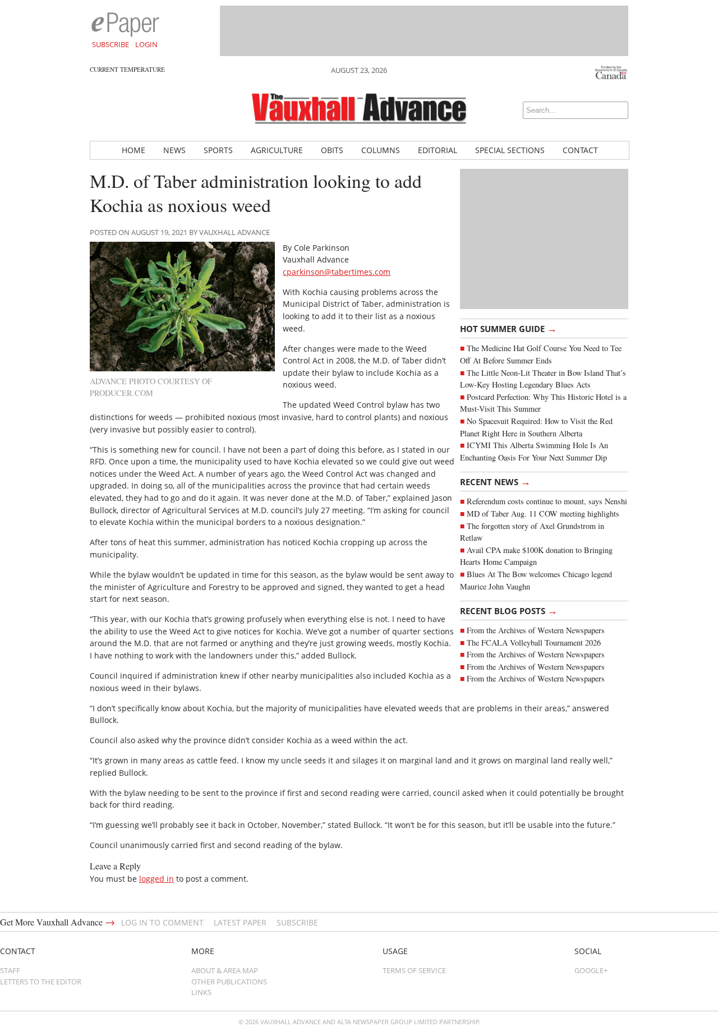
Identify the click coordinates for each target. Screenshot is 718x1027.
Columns (380, 150)
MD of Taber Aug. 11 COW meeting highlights (544, 513)
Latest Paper (240, 922)
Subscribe (110, 44)
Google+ (590, 970)
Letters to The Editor (40, 982)
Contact (580, 150)
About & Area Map (224, 970)
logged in (156, 878)
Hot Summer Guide (508, 328)
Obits (332, 150)
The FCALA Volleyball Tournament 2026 (534, 642)
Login (146, 44)
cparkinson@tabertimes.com (336, 271)
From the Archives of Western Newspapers (536, 630)
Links (201, 992)
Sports (218, 150)
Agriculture (277, 150)
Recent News (495, 481)
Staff (10, 970)
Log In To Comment (162, 922)
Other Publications (229, 982)
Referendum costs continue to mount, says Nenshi (547, 501)
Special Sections (510, 150)
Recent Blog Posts (509, 610)
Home (133, 150)
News (174, 150)
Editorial (437, 150)
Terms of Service (414, 970)
